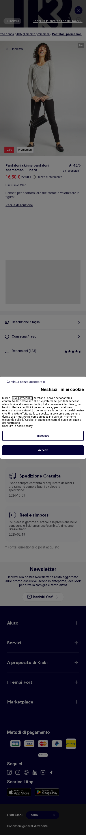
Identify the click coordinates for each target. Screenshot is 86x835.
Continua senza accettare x (26, 381)
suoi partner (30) (22, 398)
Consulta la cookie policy (17, 426)
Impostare (43, 435)
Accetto (43, 450)
